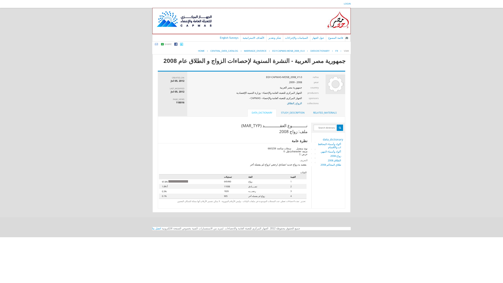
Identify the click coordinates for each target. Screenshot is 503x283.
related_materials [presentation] (325, 112)
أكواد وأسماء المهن (331, 151)
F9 (336, 51)
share (168, 44)
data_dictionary (333, 139)
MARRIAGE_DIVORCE (255, 51)
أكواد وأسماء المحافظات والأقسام (329, 145)
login (347, 4)
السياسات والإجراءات (296, 37)
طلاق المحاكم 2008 (330, 164)
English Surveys (229, 37)
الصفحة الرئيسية (346, 38)
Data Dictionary (320, 51)
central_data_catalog (224, 51)
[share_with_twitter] (181, 44)
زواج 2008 (335, 155)
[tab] (325, 113)
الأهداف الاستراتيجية (253, 37)
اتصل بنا (156, 228)
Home (201, 51)
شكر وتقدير (274, 37)
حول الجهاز (318, 37)
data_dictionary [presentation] (262, 112)
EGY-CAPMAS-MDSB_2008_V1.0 (288, 51)
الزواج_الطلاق (294, 103)
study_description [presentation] (293, 112)
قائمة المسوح (335, 37)
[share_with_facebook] (175, 44)
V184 (346, 51)
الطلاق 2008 (334, 160)
